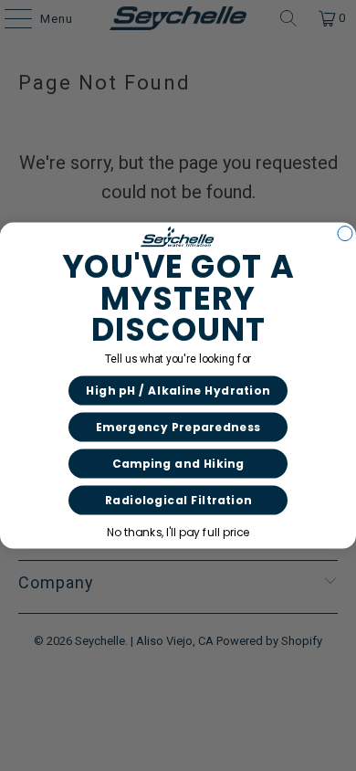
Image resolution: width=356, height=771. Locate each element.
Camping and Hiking (178, 463)
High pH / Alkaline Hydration (178, 390)
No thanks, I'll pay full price (178, 532)
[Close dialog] (345, 233)
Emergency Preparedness (178, 427)
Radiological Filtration (178, 500)
